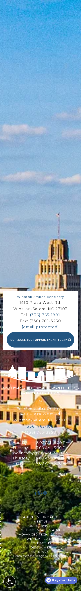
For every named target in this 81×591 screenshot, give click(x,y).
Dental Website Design (28, 556)
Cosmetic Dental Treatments (41, 530)
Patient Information (40, 517)
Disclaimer (40, 547)
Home (40, 512)
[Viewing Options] (9, 582)
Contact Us (40, 543)
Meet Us (40, 521)
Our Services (40, 525)
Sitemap (40, 551)
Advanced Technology (40, 534)
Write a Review (40, 538)
